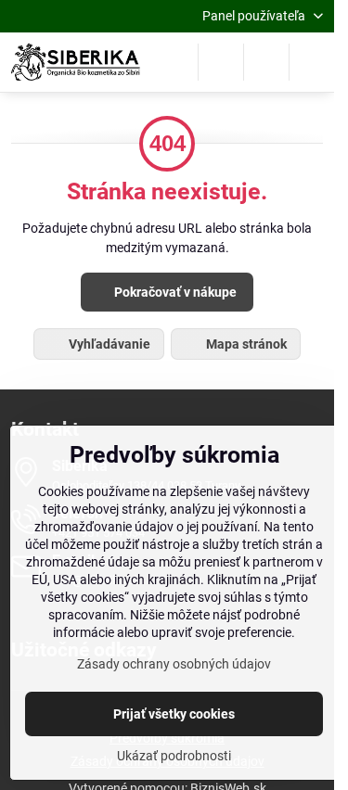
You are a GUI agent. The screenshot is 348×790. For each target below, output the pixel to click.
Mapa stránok (245, 344)
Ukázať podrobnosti (174, 755)
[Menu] (312, 62)
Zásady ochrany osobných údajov (174, 663)
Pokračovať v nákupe (174, 292)
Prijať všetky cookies (174, 714)
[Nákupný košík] (266, 62)
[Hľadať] (221, 62)
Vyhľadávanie (108, 344)
